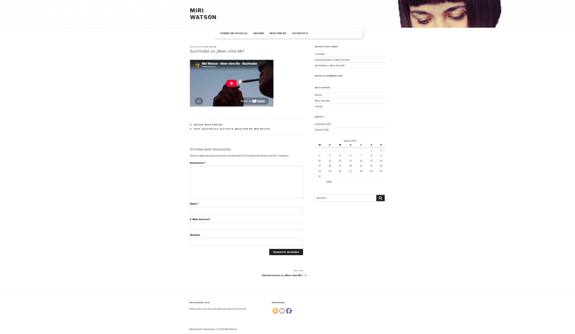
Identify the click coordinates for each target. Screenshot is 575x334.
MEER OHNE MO (278, 33)
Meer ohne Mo (244, 129)
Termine (319, 106)
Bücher (198, 125)
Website (195, 235)
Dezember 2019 (323, 124)
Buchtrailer (210, 129)
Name (194, 203)
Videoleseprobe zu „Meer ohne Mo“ (333, 59)
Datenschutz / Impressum (202, 329)
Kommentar (198, 163)
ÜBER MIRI (258, 33)
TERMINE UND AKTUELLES (233, 33)
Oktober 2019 (322, 129)
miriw (213, 47)
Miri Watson (203, 13)
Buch (197, 129)
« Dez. (329, 181)
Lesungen (320, 54)
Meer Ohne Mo (214, 125)
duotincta (227, 129)
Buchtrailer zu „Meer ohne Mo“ (330, 65)
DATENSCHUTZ (300, 33)
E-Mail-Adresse (200, 219)
